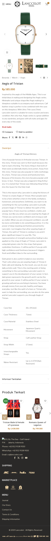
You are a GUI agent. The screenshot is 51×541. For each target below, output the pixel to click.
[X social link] (13, 137)
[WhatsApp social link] (26, 137)
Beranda (5, 77)
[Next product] (47, 77)
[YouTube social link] (26, 458)
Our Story (6, 505)
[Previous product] (40, 77)
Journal (5, 500)
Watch (15, 77)
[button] (4, 34)
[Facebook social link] (9, 137)
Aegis (22, 77)
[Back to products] (44, 77)
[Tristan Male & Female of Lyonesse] (13, 408)
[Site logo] (27, 4)
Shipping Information (11, 519)
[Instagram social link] (22, 458)
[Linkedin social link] (23, 137)
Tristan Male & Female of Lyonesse (13, 423)
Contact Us (7, 509)
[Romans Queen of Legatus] (37, 408)
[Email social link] (16, 137)
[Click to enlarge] (7, 52)
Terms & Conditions (10, 514)
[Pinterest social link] (20, 137)
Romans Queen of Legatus (37, 423)
